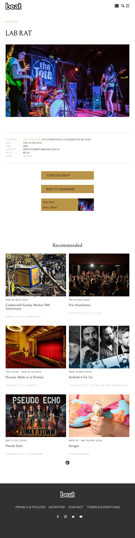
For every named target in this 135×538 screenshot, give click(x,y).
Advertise (57, 507)
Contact (75, 507)
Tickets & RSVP (58, 175)
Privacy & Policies (30, 507)
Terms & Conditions (103, 507)
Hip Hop (27, 156)
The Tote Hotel (32, 140)
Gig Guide (12, 22)
